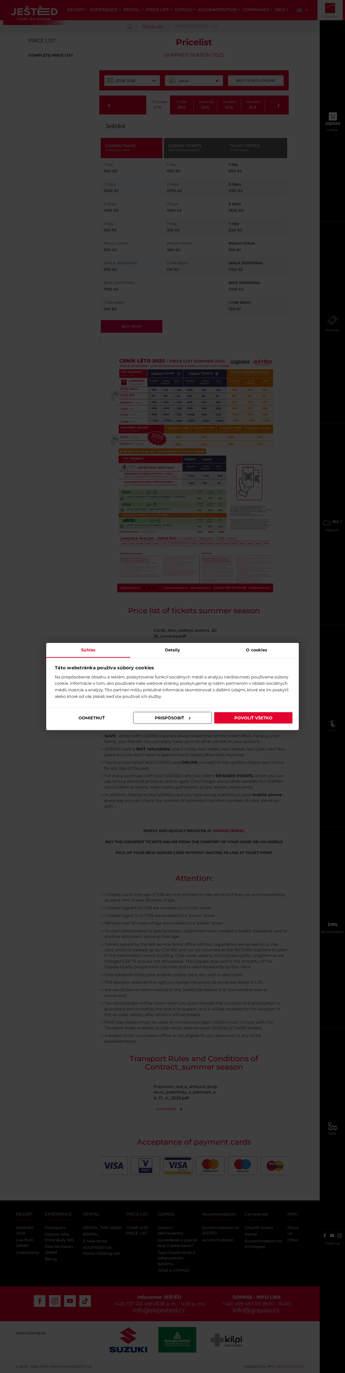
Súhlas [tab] (88, 650)
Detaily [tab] (172, 650)
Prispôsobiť (169, 717)
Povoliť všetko (253, 717)
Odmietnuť (92, 717)
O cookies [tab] (256, 650)
